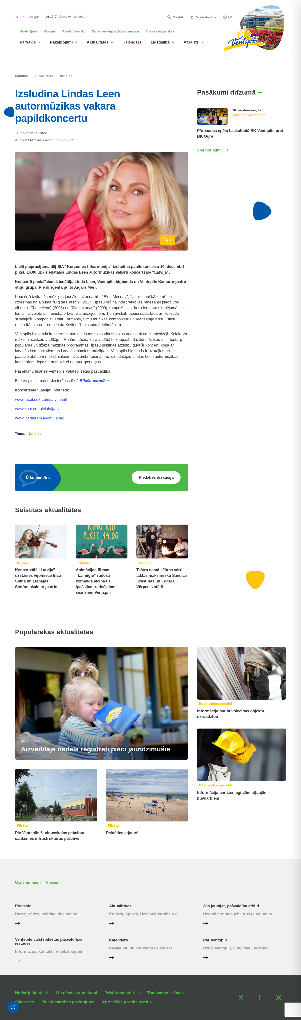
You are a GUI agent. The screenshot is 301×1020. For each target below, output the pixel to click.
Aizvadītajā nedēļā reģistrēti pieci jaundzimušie (95, 749)
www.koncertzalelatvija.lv (37, 408)
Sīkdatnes (24, 1002)
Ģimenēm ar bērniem (248, 115)
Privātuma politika (122, 993)
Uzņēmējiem (28, 31)
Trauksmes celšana (165, 993)
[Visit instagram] (278, 997)
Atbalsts (191, 42)
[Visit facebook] (259, 997)
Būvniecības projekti (215, 703)
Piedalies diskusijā (156, 477)
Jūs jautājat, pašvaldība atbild (231, 906)
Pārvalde (28, 42)
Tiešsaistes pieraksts (160, 31)
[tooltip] (65, 16)
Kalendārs (132, 42)
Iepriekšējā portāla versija (127, 1002)
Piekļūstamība (205, 17)
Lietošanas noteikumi (76, 993)
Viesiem (49, 31)
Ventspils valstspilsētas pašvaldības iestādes (48, 941)
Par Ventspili (215, 940)
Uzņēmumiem (28, 883)
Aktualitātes (97, 42)
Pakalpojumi (61, 42)
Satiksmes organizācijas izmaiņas (115, 31)
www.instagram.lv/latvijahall (39, 418)
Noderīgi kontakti (73, 31)
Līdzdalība (160, 42)
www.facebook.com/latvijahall (41, 399)
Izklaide (23, 563)
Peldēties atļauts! (122, 833)
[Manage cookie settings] (13, 1007)
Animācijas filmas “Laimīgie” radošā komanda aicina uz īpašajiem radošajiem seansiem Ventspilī (95, 581)
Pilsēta (47, 741)
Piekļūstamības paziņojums (68, 1002)
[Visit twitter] (240, 997)
